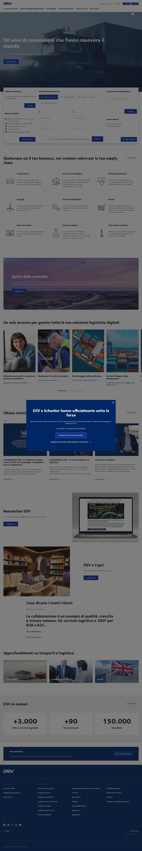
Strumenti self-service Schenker (71, 435)
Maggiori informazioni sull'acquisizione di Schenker (70, 442)
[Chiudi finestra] (113, 402)
